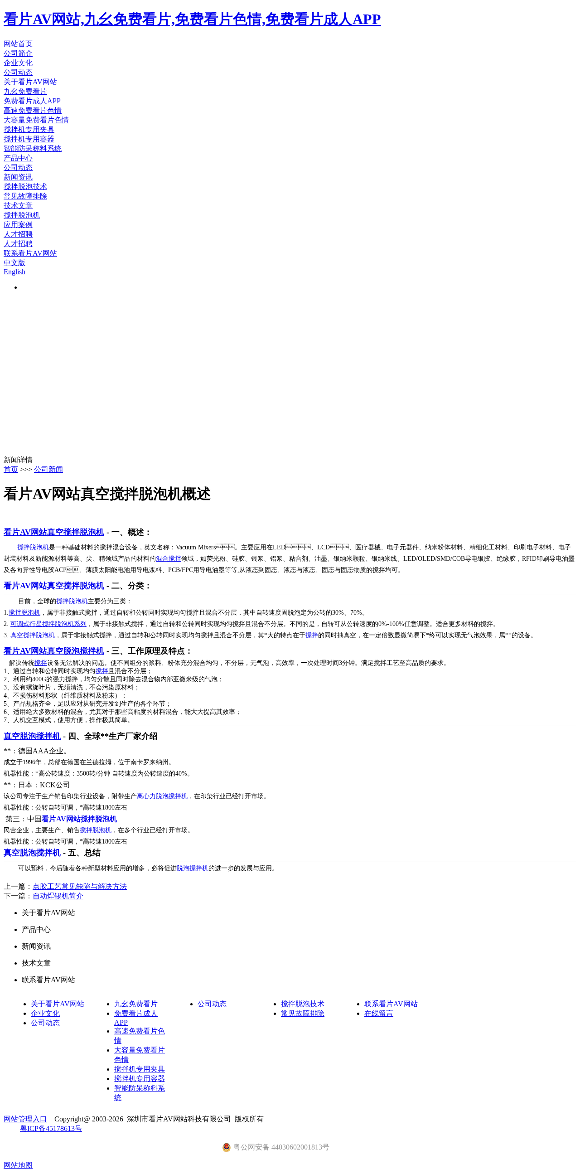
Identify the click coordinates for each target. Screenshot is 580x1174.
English (14, 272)
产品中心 (18, 158)
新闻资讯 (18, 177)
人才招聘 (18, 234)
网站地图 (18, 1165)
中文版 (14, 263)
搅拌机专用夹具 (29, 129)
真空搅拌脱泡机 (32, 635)
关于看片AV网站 (30, 82)
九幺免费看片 (25, 91)
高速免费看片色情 (33, 110)
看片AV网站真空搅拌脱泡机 (54, 532)
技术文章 (18, 205)
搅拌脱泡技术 (25, 186)
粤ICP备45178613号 (51, 1128)
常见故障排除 (25, 196)
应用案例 (18, 224)
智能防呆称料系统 (33, 148)
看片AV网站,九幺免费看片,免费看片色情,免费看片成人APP (192, 19)
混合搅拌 (168, 558)
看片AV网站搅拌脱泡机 (79, 819)
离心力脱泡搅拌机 (162, 796)
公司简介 (18, 53)
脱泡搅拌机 (192, 868)
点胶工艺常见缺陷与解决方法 (80, 886)
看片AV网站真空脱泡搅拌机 (54, 650)
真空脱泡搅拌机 (32, 736)
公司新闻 (48, 469)
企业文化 (18, 63)
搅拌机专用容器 (29, 139)
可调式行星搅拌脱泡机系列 (48, 624)
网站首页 (18, 44)
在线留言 (378, 1013)
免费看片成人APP (32, 101)
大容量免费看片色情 (36, 120)
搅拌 (311, 635)
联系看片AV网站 (30, 253)
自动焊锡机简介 (58, 896)
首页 (11, 469)
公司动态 (18, 72)
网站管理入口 (25, 1119)
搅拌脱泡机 (22, 215)
